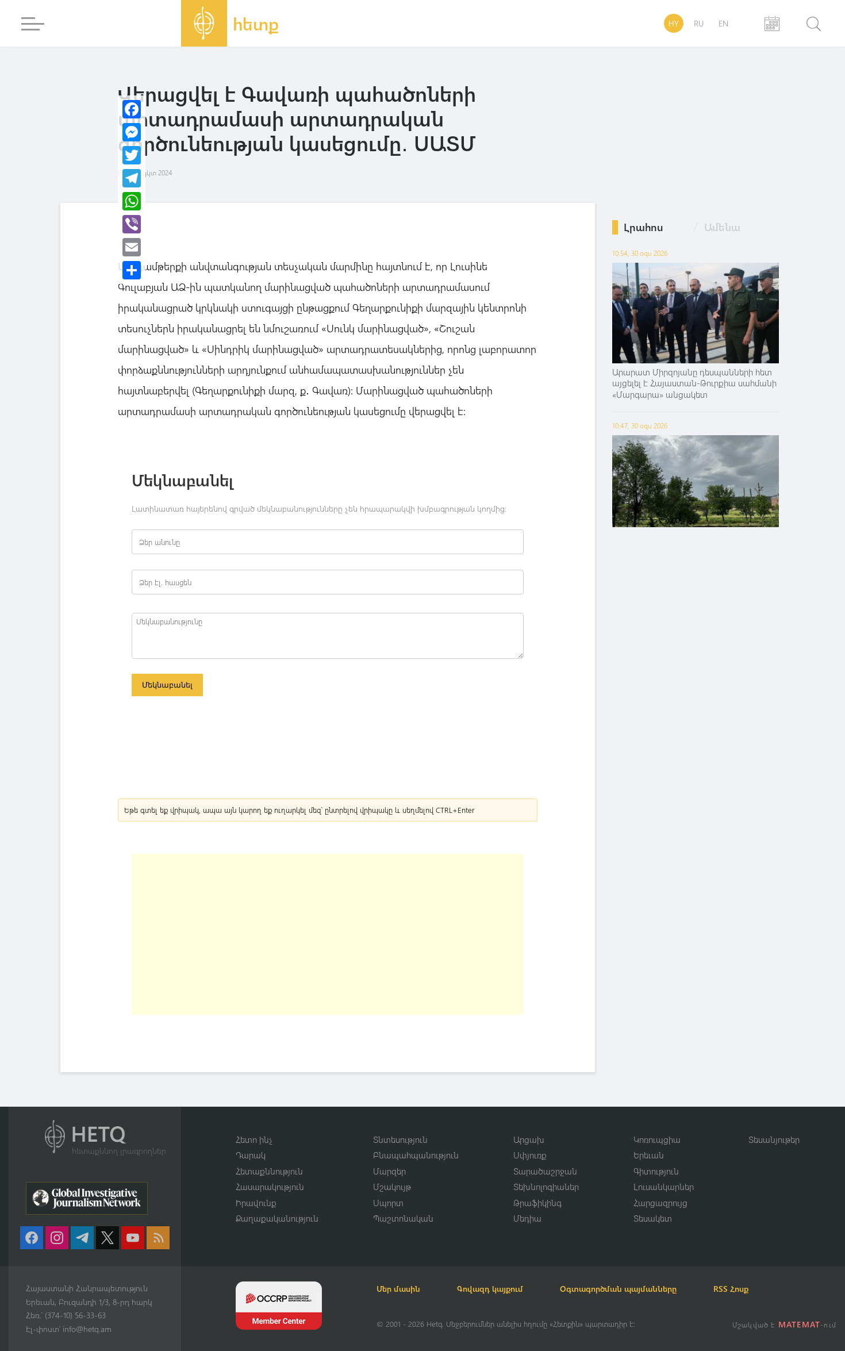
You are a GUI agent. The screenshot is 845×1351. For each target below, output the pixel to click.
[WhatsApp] (131, 201)
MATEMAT (799, 1324)
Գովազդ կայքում (490, 1288)
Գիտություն (656, 1171)
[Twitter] (131, 155)
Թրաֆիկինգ (537, 1202)
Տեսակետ (652, 1218)
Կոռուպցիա (657, 1139)
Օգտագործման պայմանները (618, 1288)
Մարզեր (389, 1171)
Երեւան (648, 1155)
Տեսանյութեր (774, 1139)
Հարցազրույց (660, 1202)
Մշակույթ (392, 1186)
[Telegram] (131, 178)
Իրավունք (256, 1202)
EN (723, 23)
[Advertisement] (328, 934)
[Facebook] (131, 109)
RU (699, 23)
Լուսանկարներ (663, 1186)
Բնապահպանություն (416, 1155)
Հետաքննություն (269, 1171)
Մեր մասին (398, 1288)
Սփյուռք (530, 1155)
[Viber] (131, 224)
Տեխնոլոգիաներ (546, 1186)
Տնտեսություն (400, 1139)
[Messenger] (131, 132)
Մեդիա (527, 1218)
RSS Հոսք (730, 1288)
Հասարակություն (270, 1186)
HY (674, 23)
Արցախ (528, 1139)
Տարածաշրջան (545, 1171)
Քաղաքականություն (277, 1218)
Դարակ (251, 1155)
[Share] (131, 270)
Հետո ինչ (254, 1139)
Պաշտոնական (403, 1218)
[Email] (131, 247)
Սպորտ (388, 1202)
